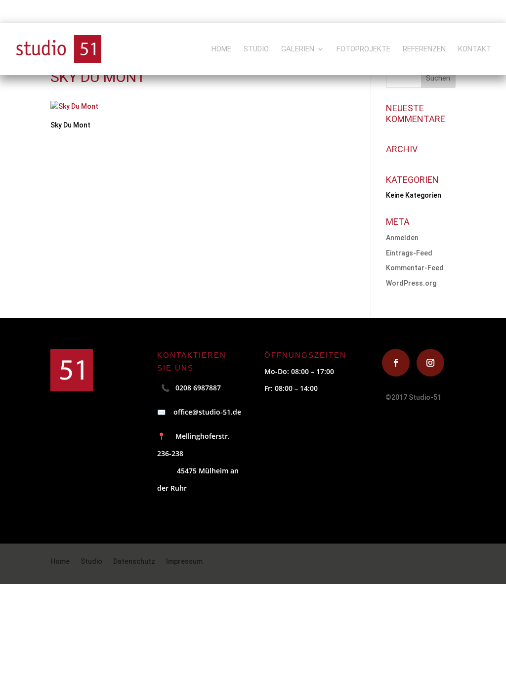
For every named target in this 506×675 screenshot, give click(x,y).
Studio (256, 49)
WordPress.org (411, 283)
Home (221, 49)
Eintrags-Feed (409, 253)
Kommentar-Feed (415, 268)
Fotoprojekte (363, 49)
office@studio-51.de (203, 412)
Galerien (297, 49)
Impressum (184, 561)
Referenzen (424, 49)
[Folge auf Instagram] (430, 363)
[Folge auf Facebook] (396, 363)
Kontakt (474, 49)
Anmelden (402, 238)
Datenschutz (134, 561)
